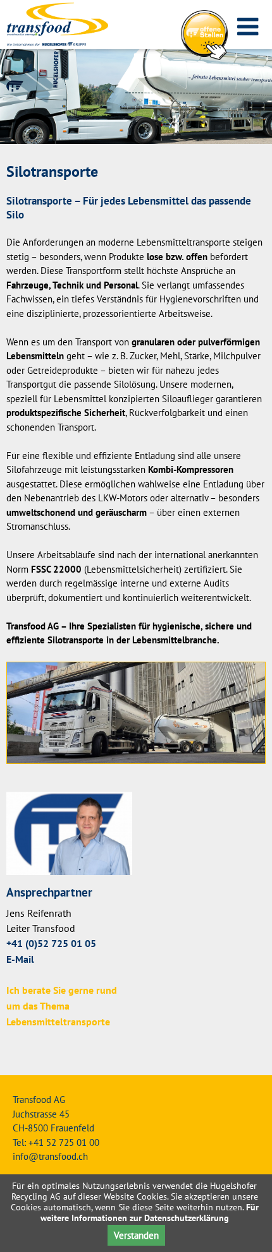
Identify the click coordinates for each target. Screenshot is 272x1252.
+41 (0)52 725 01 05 (51, 943)
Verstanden (136, 1235)
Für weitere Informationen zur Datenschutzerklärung (149, 1212)
